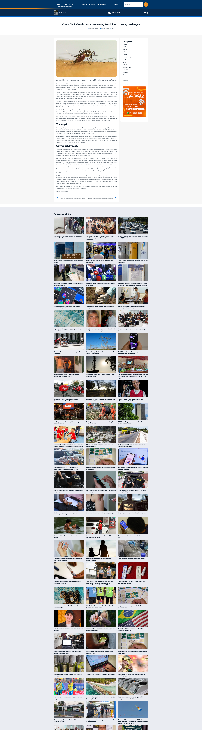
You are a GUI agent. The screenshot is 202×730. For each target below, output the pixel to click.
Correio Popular (63, 4)
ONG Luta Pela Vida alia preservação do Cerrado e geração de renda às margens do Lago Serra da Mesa (133, 376)
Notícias (92, 4)
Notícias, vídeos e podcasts (65, 6)
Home (84, 4)
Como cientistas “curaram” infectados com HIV (132, 558)
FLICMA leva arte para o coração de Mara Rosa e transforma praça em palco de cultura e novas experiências (100, 237)
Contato (114, 4)
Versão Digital (116, 12)
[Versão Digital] (109, 13)
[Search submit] (146, 4)
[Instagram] (147, 13)
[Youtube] (145, 13)
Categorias (101, 4)
